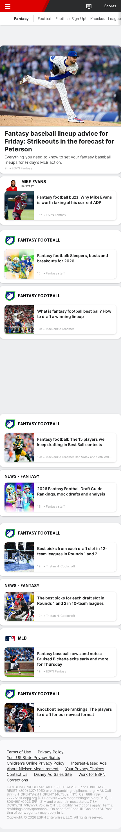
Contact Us (17, 774)
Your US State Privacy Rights (33, 757)
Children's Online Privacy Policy (35, 763)
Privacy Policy (51, 751)
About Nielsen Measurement (33, 768)
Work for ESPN (92, 774)
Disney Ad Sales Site (53, 774)
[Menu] (7, 6)
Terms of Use (19, 751)
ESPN (30, 6)
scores (110, 6)
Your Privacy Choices (84, 768)
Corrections (17, 780)
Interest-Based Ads (89, 763)
